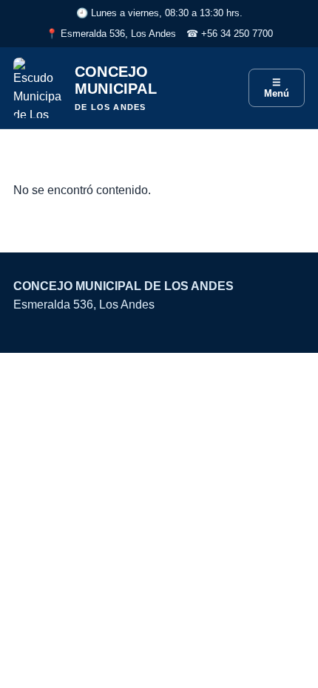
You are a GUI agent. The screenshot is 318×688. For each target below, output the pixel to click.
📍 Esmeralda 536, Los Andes (111, 33)
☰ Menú (276, 88)
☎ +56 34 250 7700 (229, 33)
